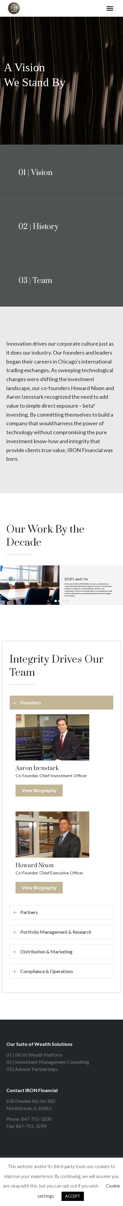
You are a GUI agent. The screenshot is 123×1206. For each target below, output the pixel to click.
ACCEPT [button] (72, 1196)
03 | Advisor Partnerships (32, 1069)
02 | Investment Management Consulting (47, 1062)
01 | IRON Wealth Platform (34, 1054)
